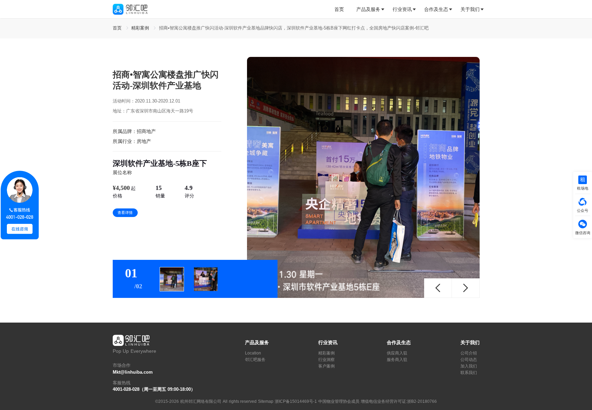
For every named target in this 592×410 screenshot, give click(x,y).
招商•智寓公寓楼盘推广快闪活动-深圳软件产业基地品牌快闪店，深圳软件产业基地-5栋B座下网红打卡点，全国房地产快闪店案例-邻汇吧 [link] (294, 28)
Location (253, 353)
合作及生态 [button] (436, 9)
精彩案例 (326, 353)
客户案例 (326, 366)
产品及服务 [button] (368, 9)
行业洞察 (326, 360)
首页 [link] (118, 28)
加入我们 (468, 366)
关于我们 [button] (470, 9)
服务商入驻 (397, 360)
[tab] (342, 9)
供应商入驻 (397, 353)
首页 (339, 9)
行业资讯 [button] (402, 9)
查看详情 (125, 212)
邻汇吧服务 (255, 360)
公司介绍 (468, 353)
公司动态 (468, 360)
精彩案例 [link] (141, 28)
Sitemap (265, 401)
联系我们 (468, 373)
